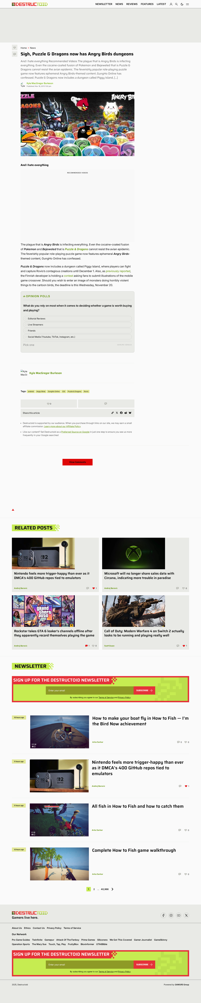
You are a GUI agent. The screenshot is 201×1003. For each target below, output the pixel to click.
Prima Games (88, 939)
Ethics (27, 928)
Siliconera (102, 939)
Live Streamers (35, 324)
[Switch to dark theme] (182, 4)
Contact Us (39, 928)
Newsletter (103, 4)
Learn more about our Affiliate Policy (62, 426)
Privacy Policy (124, 697)
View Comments (77, 462)
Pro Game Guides (21, 939)
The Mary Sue (39, 944)
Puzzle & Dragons (76, 249)
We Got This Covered (121, 939)
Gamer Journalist (143, 939)
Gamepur (49, 939)
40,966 (105, 889)
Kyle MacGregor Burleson (40, 83)
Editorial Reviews (36, 318)
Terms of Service (106, 697)
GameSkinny (160, 939)
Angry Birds (41, 391)
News (119, 4)
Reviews (132, 4)
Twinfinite (37, 939)
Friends (31, 330)
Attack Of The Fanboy (67, 939)
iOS (63, 391)
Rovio (86, 391)
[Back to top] (13, 509)
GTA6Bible (101, 944)
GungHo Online (54, 391)
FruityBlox (73, 944)
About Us (17, 928)
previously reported (118, 271)
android (31, 391)
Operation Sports (21, 944)
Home (24, 48)
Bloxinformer (87, 944)
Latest (161, 4)
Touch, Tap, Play (57, 944)
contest (68, 275)
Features (147, 4)
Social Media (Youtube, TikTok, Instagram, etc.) (51, 336)
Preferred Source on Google (75, 431)
